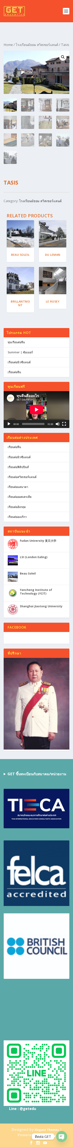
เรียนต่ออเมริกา (17, 517)
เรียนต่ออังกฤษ (17, 507)
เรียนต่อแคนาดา (18, 487)
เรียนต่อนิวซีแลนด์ (19, 362)
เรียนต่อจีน (14, 372)
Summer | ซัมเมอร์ (20, 352)
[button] (63, 57)
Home (8, 44)
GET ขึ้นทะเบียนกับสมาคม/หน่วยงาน (37, 773)
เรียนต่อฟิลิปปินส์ (18, 467)
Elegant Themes (47, 1130)
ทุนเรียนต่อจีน (16, 342)
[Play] (9, 424)
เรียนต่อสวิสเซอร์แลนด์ (22, 477)
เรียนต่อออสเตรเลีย (19, 497)
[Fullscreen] (64, 424)
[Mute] (58, 424)
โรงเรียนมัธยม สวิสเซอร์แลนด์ (37, 44)
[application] (36, 409)
